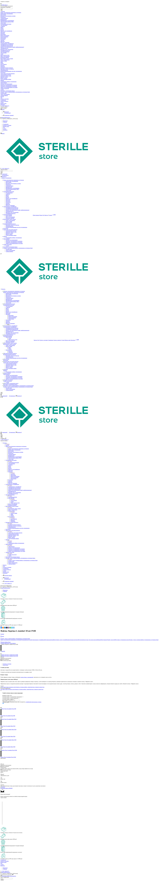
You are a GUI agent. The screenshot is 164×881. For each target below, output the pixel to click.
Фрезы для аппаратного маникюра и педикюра (18, 448)
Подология (80, 639)
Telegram (5, 122)
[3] (82, 647)
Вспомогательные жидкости (14, 524)
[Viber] (8, 627)
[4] (82, 649)
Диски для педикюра (11, 643)
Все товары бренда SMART (7, 788)
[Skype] (12, 627)
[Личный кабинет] (1, 394)
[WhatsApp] (10, 627)
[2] (82, 646)
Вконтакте (5, 120)
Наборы (10, 542)
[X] (6, 627)
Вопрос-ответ (3, 862)
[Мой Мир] (5, 627)
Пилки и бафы (14, 513)
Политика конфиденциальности (9, 876)
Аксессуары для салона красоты (15, 532)
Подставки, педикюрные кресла (122, 639)
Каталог (7, 445)
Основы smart (3, 643)
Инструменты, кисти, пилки (14, 508)
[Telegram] (14, 627)
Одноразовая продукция (13, 462)
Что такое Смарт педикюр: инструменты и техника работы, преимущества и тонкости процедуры (22, 689)
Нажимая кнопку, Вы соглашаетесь (25, 701)
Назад (8, 444)
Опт (1, 863)
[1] (82, 645)
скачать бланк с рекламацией (27, 677)
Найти (2, 879)
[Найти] (2, 10)
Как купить (5, 665)
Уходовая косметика (12, 497)
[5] (82, 650)
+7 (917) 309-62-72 (5, 105)
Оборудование (11, 546)
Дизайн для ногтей (12, 554)
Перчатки (13, 474)
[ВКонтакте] (1, 627)
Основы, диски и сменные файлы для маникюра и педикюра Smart (22, 560)
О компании (3, 859)
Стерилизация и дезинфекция (14, 486)
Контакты (3, 865)
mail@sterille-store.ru (5, 117)
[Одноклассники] (3, 627)
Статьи (2, 864)
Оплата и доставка (7, 663)
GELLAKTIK (14, 500)
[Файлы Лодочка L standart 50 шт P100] (9, 654)
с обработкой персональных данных (33, 701)
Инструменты (14, 518)
